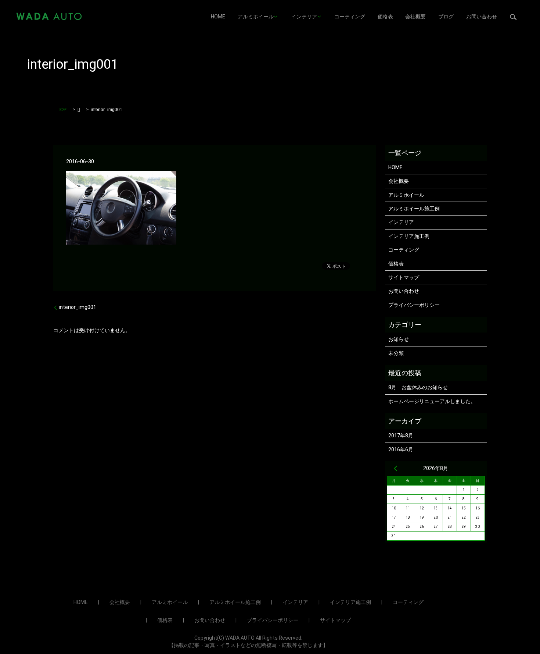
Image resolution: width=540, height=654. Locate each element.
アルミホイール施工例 (414, 209)
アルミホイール (256, 16)
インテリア (304, 16)
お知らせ (398, 339)
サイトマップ (403, 277)
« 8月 (395, 468)
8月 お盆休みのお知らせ (418, 387)
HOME (218, 16)
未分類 (396, 353)
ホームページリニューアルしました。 (432, 401)
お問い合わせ (481, 16)
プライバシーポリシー (414, 305)
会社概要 (415, 16)
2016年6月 (400, 449)
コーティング (349, 16)
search (513, 17)
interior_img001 (77, 307)
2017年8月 (400, 435)
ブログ (446, 16)
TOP (62, 109)
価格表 (385, 16)
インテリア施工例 (408, 236)
